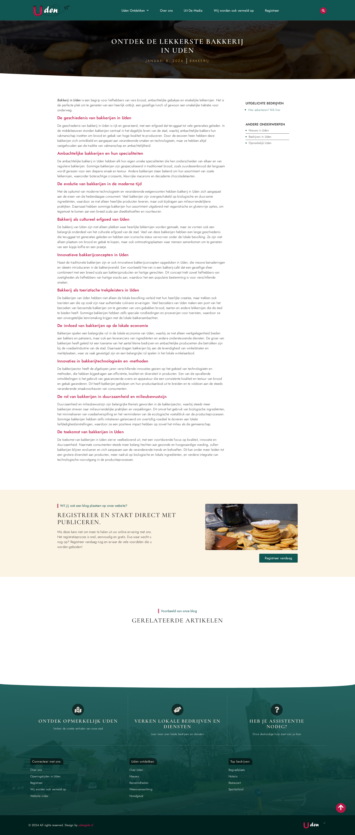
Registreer (272, 10)
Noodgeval (136, 796)
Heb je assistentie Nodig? (276, 724)
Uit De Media (193, 10)
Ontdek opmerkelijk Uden (78, 721)
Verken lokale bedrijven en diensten (177, 724)
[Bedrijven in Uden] (177, 710)
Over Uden (136, 770)
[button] (323, 10)
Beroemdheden (138, 783)
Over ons (166, 10)
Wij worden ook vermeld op (234, 10)
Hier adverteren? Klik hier (264, 110)
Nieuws (134, 776)
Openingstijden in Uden (45, 776)
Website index (39, 796)
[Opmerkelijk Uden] (78, 710)
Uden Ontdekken (133, 10)
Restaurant (235, 783)
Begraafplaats (237, 770)
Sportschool (236, 789)
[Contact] (277, 710)
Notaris (233, 776)
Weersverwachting (140, 789)
